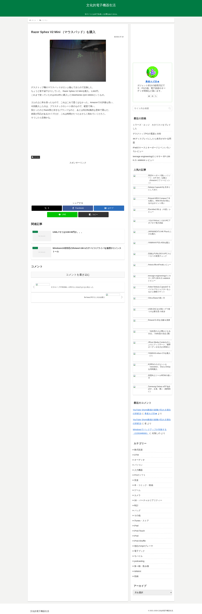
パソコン (36, 157)
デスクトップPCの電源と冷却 (147, 134)
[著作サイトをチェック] (149, 96)
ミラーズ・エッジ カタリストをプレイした (152, 127)
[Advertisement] (78, 181)
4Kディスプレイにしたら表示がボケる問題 (152, 141)
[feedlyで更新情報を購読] (152, 96)
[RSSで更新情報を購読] (155, 96)
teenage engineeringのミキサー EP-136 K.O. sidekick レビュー (151, 158)
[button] (93, 214)
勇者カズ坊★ (152, 81)
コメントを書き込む (78, 274)
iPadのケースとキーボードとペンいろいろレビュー (152, 149)
